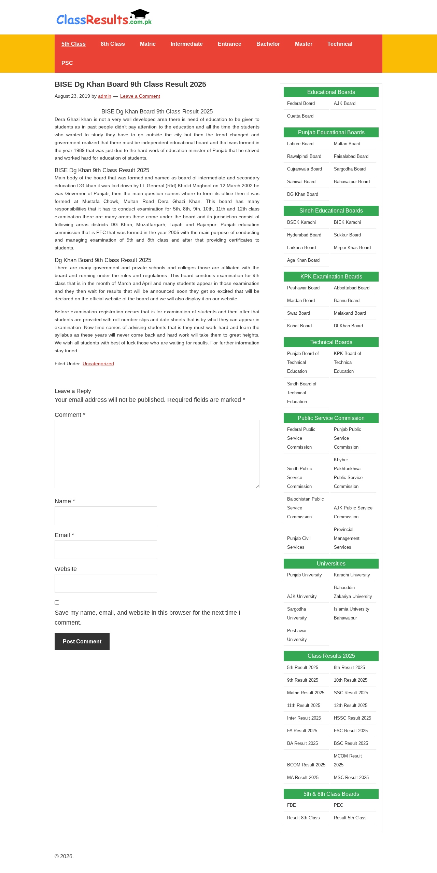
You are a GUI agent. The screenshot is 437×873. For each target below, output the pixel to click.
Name (65, 501)
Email (64, 535)
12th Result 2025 (350, 705)
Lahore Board (300, 143)
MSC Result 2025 (351, 777)
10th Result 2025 (350, 680)
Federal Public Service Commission (301, 438)
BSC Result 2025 (351, 743)
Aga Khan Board (303, 260)
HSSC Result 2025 (352, 718)
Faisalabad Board (351, 156)
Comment (70, 414)
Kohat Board (299, 325)
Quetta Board (300, 116)
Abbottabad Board (351, 287)
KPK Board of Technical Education (347, 362)
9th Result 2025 (302, 680)
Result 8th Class (303, 817)
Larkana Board (301, 247)
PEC (338, 805)
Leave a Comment (140, 96)
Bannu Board (347, 300)
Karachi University (352, 574)
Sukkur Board (347, 234)
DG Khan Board (302, 194)
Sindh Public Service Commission (299, 477)
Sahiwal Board (301, 181)
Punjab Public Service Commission (347, 438)
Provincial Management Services (347, 538)
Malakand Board (350, 313)
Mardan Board (301, 300)
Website (66, 568)
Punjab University (304, 574)
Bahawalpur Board (352, 181)
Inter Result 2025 (304, 718)
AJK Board (344, 103)
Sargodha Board (350, 169)
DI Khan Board (348, 325)
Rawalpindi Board (304, 156)
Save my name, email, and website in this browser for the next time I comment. (147, 617)
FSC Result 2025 (351, 730)
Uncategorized (98, 363)
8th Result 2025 (349, 667)
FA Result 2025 (302, 730)
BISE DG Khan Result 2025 (218, 17)
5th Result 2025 (302, 667)
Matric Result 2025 (305, 692)
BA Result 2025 (302, 743)
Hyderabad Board (304, 234)
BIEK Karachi (347, 222)
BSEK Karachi (301, 222)
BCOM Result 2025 (306, 764)
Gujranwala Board (304, 169)
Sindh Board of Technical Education (301, 392)
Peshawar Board (303, 287)
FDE (291, 805)
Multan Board (347, 143)
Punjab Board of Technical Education (303, 362)
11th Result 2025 (303, 705)
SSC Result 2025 (351, 692)
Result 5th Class (350, 817)
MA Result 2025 (303, 777)
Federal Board (301, 103)
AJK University (302, 596)
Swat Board (298, 313)
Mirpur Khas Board (352, 247)
